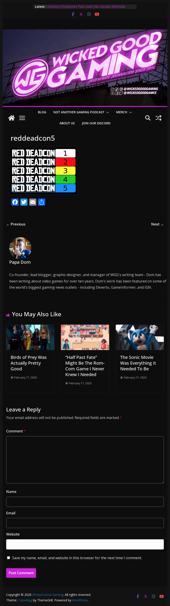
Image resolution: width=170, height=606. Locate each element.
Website (13, 534)
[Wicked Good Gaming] (85, 32)
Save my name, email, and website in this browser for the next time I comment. (77, 557)
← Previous (15, 224)
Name (11, 491)
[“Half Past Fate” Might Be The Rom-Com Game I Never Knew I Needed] (85, 327)
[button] (106, 112)
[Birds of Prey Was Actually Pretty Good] (30, 327)
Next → (157, 224)
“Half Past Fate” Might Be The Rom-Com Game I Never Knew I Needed (84, 365)
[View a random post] (158, 118)
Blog (42, 112)
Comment (16, 431)
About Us (67, 123)
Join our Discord (96, 123)
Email (10, 513)
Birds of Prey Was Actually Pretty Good (29, 363)
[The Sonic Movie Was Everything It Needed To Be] (140, 327)
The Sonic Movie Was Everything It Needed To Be (138, 363)
